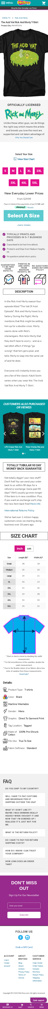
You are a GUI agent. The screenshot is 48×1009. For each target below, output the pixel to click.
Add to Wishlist (23, 225)
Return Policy (38, 974)
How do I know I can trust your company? (20, 852)
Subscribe (24, 915)
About (21, 966)
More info (35, 503)
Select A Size (24, 216)
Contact (21, 969)
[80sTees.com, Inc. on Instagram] (27, 937)
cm (29, 548)
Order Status (38, 966)
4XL (24, 182)
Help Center (37, 963)
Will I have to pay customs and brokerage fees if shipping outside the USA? (21, 799)
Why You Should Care (24, 137)
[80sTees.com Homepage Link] (24, 4)
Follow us (24, 931)
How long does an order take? (19, 862)
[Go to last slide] (5, 434)
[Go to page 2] (25, 453)
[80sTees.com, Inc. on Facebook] (21, 937)
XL (29, 171)
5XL (34, 182)
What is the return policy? (21, 832)
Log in (6, 960)
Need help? (24, 674)
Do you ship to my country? (22, 788)
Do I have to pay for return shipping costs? (21, 841)
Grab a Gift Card (24, 947)
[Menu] (3, 4)
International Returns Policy (19, 510)
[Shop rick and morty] (24, 119)
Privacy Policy (23, 972)
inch (20, 548)
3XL (13, 182)
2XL (39, 171)
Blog (20, 963)
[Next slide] (43, 434)
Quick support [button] (38, 1000)
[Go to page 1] (23, 453)
